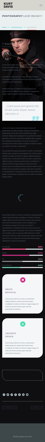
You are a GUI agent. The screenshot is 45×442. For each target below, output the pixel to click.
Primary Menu (41, 5)
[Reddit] (27, 394)
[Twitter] (8, 394)
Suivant (36, 408)
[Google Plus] (11, 394)
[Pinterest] (15, 394)
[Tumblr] (19, 394)
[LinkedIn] (23, 394)
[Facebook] (4, 394)
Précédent (10, 408)
